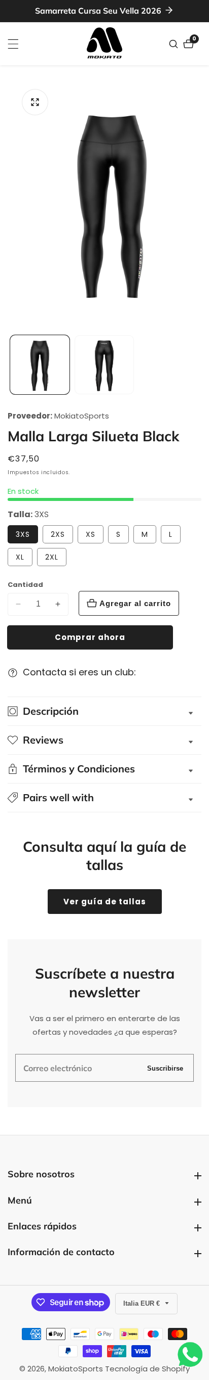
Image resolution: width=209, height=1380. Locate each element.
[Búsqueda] (175, 44)
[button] (104, 798)
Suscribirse (165, 1068)
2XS (58, 534)
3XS (23, 534)
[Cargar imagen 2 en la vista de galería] (104, 364)
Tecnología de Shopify (147, 1368)
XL (20, 557)
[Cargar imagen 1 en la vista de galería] (39, 364)
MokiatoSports (81, 416)
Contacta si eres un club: (79, 672)
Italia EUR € (142, 1303)
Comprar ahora (90, 637)
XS (90, 534)
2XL (51, 557)
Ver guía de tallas (104, 901)
